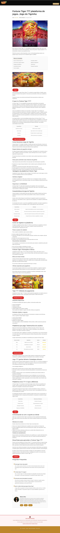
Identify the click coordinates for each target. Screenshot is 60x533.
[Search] (54, 2)
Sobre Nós (23, 528)
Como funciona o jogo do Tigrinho (19, 62)
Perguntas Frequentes (34, 66)
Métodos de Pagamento (34, 62)
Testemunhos (33, 64)
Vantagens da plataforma (17, 64)
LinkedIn (26, 505)
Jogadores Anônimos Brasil (27, 523)
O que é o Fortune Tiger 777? (18, 60)
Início (21, 528)
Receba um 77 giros (18, 297)
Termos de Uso (38, 528)
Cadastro (16, 456)
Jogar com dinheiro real (19, 139)
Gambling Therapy (34, 523)
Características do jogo (17, 66)
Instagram (30, 505)
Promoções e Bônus (34, 60)
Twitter (21, 505)
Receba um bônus (18, 353)
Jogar (15, 219)
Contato (27, 528)
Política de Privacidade (32, 528)
